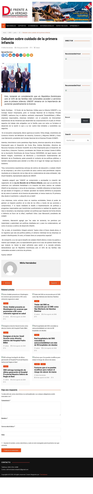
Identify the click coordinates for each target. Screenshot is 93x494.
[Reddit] (10, 55)
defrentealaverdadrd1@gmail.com (17, 469)
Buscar (67, 117)
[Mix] (24, 55)
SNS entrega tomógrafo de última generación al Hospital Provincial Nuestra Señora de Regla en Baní (15, 373)
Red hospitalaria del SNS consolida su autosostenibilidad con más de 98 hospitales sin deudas (45, 341)
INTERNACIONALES (47, 26)
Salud (38, 47)
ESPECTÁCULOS (62, 26)
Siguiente (54, 283)
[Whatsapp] (28, 55)
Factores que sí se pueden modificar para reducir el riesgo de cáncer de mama (45, 370)
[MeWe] (20, 55)
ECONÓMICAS (33, 26)
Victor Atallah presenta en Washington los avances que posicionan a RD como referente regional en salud (15, 310)
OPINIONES (74, 26)
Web (2, 435)
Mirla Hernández (8, 47)
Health (37, 364)
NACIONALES (11, 26)
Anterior (7, 283)
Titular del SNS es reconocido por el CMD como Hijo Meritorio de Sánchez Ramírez (46, 308)
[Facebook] (3, 55)
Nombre (4, 418)
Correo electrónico (8, 426)
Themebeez (43, 474)
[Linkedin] (13, 55)
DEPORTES (22, 26)
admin (7, 317)
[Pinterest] (17, 55)
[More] (31, 55)
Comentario (5, 400)
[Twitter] (6, 55)
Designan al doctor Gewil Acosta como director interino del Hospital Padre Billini (14, 339)
